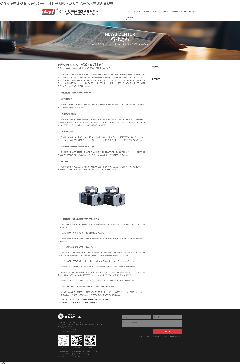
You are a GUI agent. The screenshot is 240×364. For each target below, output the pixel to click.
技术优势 (165, 12)
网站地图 (2, 363)
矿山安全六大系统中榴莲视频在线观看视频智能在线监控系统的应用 (88, 299)
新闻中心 (111, 44)
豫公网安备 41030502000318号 (80, 354)
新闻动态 (137, 12)
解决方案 (156, 12)
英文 (127, 19)
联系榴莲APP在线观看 (188, 12)
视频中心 (174, 12)
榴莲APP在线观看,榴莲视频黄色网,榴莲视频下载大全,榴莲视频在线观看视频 (56, 4)
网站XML (61, 356)
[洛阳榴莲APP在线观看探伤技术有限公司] (70, 11)
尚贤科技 (78, 356)
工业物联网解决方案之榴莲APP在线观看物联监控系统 (84, 302)
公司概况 (146, 12)
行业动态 (117, 44)
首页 (128, 12)
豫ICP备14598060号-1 (64, 354)
